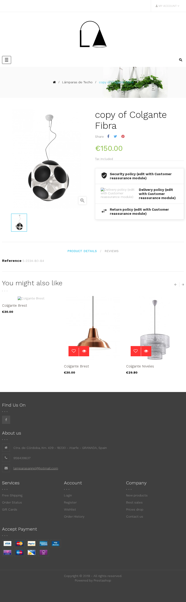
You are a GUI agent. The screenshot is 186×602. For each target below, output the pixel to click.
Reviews (112, 251)
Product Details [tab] (82, 251)
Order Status (12, 502)
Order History (74, 516)
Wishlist (70, 509)
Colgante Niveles (140, 366)
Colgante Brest (14, 305)
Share (108, 136)
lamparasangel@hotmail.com (35, 468)
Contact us (134, 516)
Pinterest (123, 136)
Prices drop (134, 509)
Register (70, 502)
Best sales (134, 502)
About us (11, 433)
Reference (12, 260)
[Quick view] (84, 351)
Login (68, 495)
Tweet (115, 136)
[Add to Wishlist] (74, 351)
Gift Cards (9, 509)
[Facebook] (6, 420)
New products (137, 495)
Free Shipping (12, 495)
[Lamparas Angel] (93, 33)
